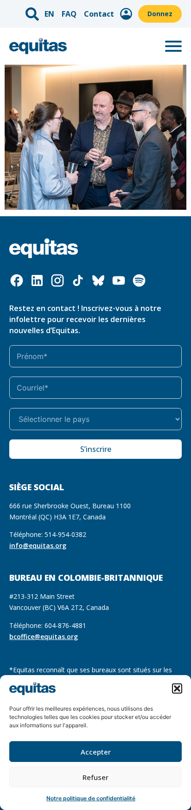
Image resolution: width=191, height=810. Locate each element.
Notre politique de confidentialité (90, 798)
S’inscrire (95, 449)
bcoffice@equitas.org (43, 636)
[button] (177, 688)
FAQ (69, 14)
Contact (99, 14)
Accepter (96, 751)
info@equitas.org (37, 545)
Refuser (95, 777)
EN (49, 14)
